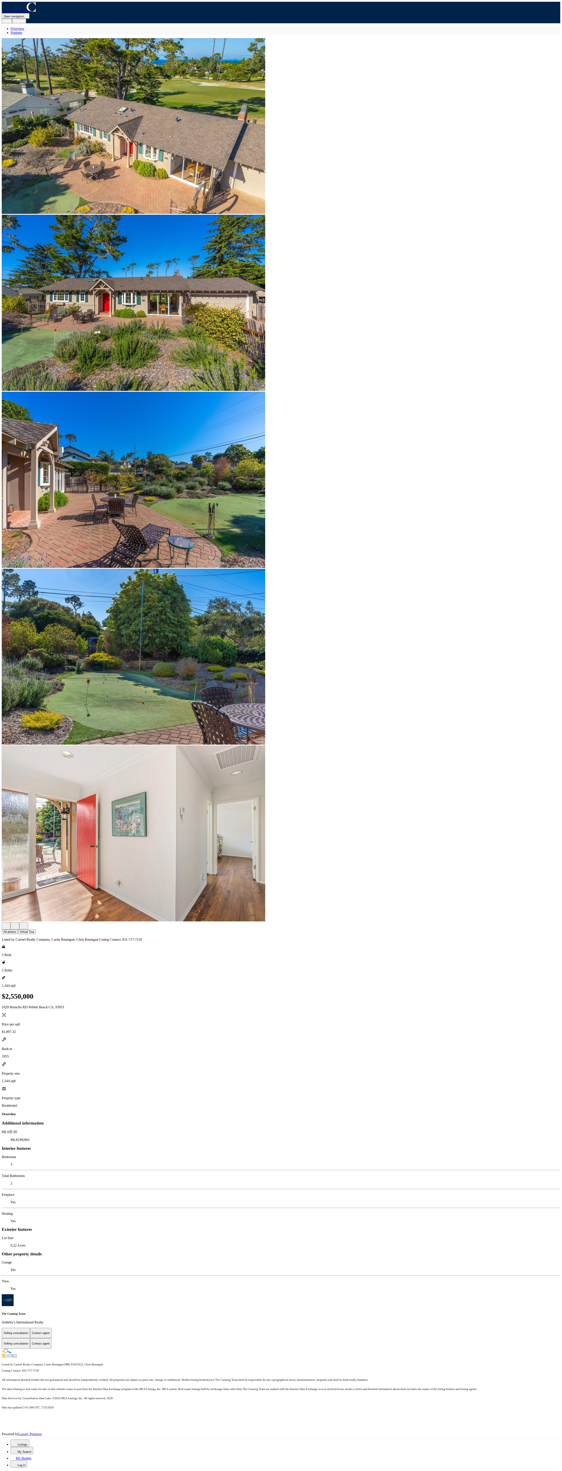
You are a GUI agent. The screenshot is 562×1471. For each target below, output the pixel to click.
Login (7, 21)
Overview (17, 29)
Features (16, 32)
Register (19, 21)
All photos (10, 931)
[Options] (6, 926)
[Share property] (23, 926)
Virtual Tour (27, 931)
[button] (281, 126)
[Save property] (15, 926)
